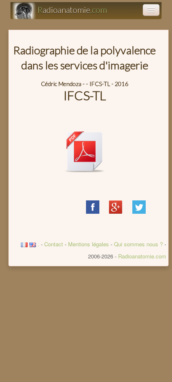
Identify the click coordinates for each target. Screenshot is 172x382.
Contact (53, 244)
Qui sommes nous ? (139, 244)
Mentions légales (88, 244)
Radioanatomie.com (142, 256)
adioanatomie (72, 10)
